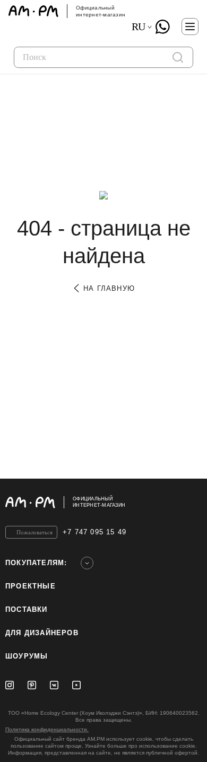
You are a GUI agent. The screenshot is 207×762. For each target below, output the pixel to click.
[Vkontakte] (54, 685)
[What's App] (162, 26)
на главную (108, 288)
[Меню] (190, 26)
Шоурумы (26, 656)
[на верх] (191, 502)
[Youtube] (76, 685)
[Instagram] (9, 685)
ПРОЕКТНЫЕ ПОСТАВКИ (30, 597)
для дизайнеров (42, 633)
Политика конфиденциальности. (47, 729)
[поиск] (177, 57)
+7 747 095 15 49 (94, 532)
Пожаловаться (34, 532)
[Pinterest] (32, 685)
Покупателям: (36, 563)
